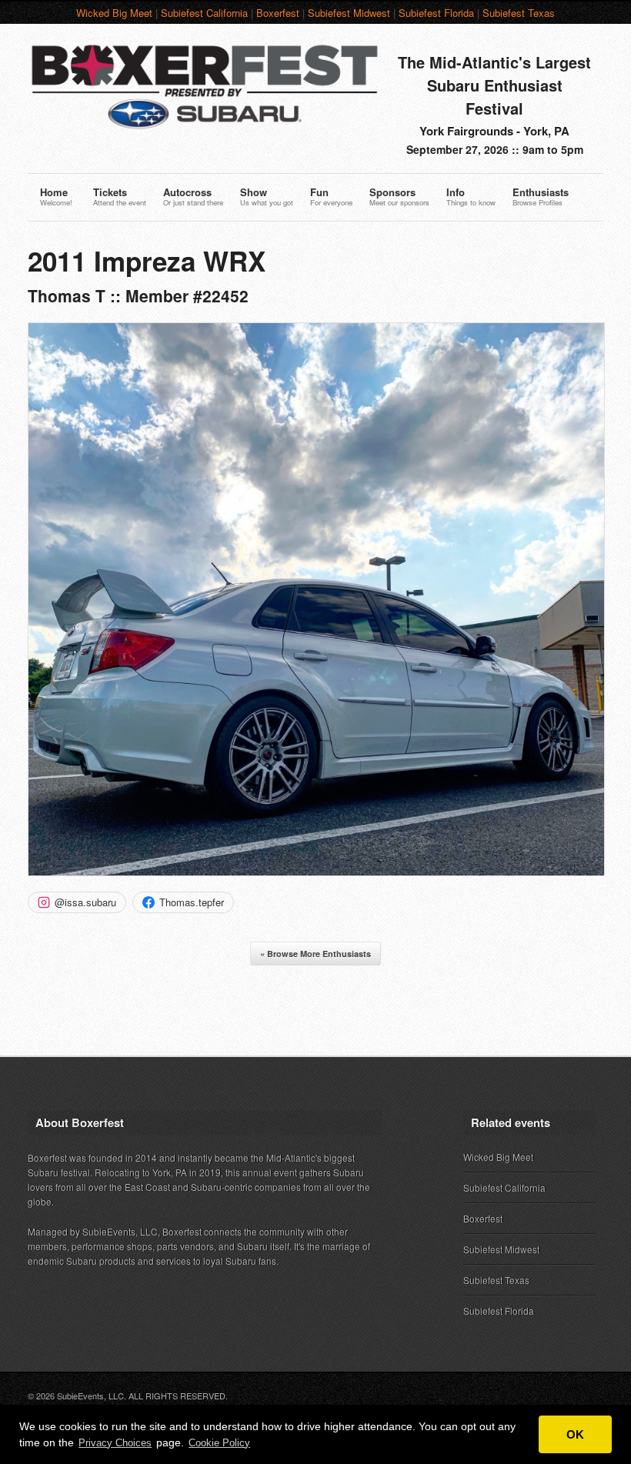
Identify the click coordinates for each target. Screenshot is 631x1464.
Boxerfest (277, 12)
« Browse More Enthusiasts (315, 953)
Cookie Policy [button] (219, 1443)
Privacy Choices (115, 1443)
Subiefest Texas (518, 12)
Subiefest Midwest (349, 12)
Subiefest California (204, 12)
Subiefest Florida (436, 12)
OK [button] (575, 1434)
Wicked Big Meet (114, 12)
